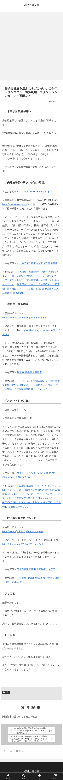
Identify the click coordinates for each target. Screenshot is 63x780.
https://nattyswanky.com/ (14, 204)
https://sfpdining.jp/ (12, 544)
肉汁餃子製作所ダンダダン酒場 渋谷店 (37, 263)
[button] (56, 515)
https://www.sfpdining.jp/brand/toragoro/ (22, 531)
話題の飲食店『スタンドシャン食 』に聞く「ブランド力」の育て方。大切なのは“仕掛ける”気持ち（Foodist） (31, 489)
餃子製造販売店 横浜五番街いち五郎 (36, 569)
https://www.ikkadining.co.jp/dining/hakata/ (24, 317)
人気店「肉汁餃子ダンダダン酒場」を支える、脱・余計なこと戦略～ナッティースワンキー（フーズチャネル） (30, 275)
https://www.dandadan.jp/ (37, 191)
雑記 (7, 692)
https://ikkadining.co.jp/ (33, 330)
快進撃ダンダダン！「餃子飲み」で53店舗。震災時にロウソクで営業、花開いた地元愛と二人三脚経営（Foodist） (30, 288)
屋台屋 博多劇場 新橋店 (29, 372)
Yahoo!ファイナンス (33, 544)
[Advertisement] (31, 47)
